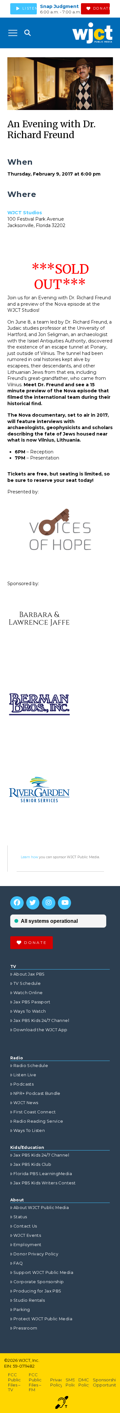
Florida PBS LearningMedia (42, 1173)
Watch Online (28, 992)
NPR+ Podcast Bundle (36, 1093)
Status (20, 1216)
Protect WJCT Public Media (42, 1318)
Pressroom (25, 1328)
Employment (27, 1244)
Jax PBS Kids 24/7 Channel (41, 1020)
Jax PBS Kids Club (32, 1164)
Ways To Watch (29, 1011)
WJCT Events (27, 1235)
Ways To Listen (29, 1130)
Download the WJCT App (40, 1029)
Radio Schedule (30, 1065)
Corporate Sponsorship (38, 1281)
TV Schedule (27, 983)
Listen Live (24, 1074)
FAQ (18, 1263)
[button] (12, 33)
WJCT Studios (24, 213)
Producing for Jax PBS (37, 1291)
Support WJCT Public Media (43, 1272)
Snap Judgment (59, 6)
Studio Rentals (29, 1300)
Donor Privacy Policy (35, 1254)
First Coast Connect (34, 1112)
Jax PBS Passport (32, 1002)
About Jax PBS (29, 974)
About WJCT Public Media (41, 1207)
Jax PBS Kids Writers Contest (44, 1183)
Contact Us (25, 1226)
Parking (21, 1309)
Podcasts (23, 1084)
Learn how (29, 857)
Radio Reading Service (38, 1121)
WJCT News (25, 1102)
